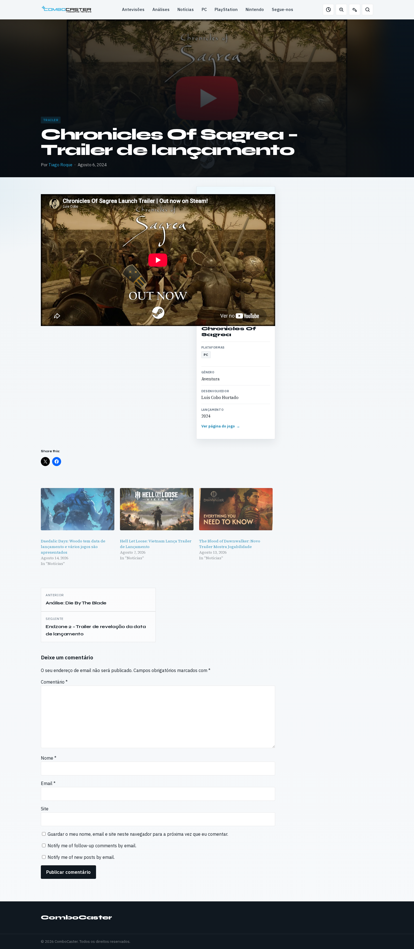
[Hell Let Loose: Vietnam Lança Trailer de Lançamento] (156, 509)
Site (44, 808)
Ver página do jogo (220, 426)
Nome (48, 758)
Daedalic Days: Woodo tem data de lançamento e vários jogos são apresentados (73, 546)
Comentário (54, 682)
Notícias (185, 9)
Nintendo (255, 9)
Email (48, 783)
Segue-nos (282, 9)
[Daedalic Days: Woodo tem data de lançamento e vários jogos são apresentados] (77, 509)
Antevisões (133, 9)
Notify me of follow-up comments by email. (92, 845)
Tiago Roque (60, 164)
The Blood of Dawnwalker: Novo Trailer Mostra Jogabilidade (229, 543)
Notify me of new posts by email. (81, 857)
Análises (161, 9)
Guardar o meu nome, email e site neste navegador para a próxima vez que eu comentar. (138, 834)
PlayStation (226, 9)
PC (204, 9)
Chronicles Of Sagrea (228, 331)
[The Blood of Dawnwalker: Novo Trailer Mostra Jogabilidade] (236, 509)
